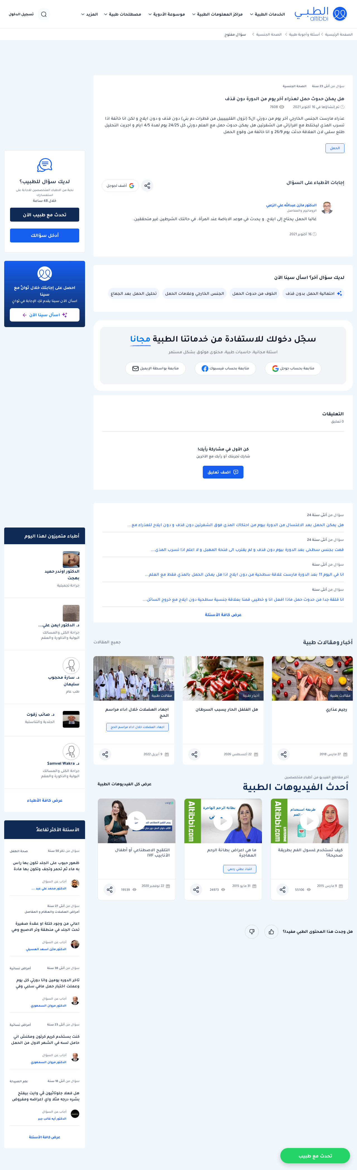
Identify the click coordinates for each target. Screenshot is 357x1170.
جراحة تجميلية (68, 585)
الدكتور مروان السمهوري (48, 1005)
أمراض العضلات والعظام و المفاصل (52, 911)
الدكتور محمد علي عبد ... (49, 888)
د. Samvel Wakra (63, 763)
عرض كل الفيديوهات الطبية (124, 784)
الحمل (335, 148)
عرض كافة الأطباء (44, 800)
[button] (267, 14)
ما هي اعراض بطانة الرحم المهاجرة (231, 852)
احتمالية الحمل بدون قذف (310, 293)
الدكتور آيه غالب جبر (52, 1118)
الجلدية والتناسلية (40, 721)
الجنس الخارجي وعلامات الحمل (194, 293)
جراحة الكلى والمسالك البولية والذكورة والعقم (60, 635)
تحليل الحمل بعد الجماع (134, 293)
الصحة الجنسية (269, 34)
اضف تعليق (219, 472)
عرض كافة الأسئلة (223, 614)
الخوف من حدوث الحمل (254, 293)
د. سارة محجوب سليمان (63, 680)
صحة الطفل (19, 850)
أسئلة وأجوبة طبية (304, 34)
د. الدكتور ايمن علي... (58, 625)
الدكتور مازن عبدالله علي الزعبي (291, 205)
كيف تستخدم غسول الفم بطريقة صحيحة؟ (310, 852)
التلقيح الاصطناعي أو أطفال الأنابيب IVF (142, 852)
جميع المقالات (107, 642)
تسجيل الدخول (21, 14)
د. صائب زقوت (40, 714)
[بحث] (43, 14)
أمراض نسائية (20, 968)
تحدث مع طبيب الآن (44, 214)
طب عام (72, 691)
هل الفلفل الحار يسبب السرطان (227, 709)
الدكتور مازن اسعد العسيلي (46, 948)
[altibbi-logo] (321, 14)
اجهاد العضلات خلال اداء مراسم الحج (137, 712)
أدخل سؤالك (45, 235)
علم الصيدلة (19, 1081)
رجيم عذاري (336, 709)
